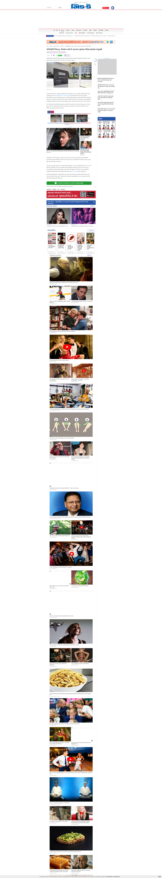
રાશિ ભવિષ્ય (101, 30)
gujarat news (49, 189)
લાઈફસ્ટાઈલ (78, 30)
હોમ (47, 46)
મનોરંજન (68, 30)
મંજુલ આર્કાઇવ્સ (99, 32)
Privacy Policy (109, 876)
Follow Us (68, 55)
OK (159, 876)
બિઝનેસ (106, 30)
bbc (58, 189)
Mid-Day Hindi (85, 2)
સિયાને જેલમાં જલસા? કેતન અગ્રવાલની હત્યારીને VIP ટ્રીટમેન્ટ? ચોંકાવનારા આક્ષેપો (106, 110)
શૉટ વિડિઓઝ (82, 32)
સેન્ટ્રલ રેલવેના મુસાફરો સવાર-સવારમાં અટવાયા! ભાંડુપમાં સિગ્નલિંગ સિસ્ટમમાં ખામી (106, 104)
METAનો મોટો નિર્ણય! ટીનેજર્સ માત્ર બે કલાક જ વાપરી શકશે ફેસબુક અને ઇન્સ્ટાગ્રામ (106, 80)
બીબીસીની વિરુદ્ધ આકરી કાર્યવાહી (63, 95)
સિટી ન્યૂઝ (62, 32)
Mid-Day (76, 2)
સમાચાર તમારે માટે (69, 32)
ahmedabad (54, 189)
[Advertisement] (81, 19)
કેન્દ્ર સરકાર (75, 171)
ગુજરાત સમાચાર (56, 46)
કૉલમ (76, 32)
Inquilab (80, 2)
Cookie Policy (117, 876)
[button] (89, 119)
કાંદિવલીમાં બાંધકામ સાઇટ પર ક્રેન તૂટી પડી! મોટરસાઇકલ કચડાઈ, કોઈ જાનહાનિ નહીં (106, 86)
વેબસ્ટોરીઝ (85, 30)
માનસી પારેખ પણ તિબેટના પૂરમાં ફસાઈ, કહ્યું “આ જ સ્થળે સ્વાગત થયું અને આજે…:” (81, 35)
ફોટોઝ (90, 30)
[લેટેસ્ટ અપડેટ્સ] (59, 30)
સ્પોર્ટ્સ (72, 30)
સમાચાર (62, 30)
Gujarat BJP (63, 189)
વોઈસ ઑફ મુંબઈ (90, 32)
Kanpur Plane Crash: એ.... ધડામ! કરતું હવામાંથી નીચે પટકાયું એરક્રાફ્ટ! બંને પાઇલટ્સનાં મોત (113, 35)
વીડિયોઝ (95, 30)
